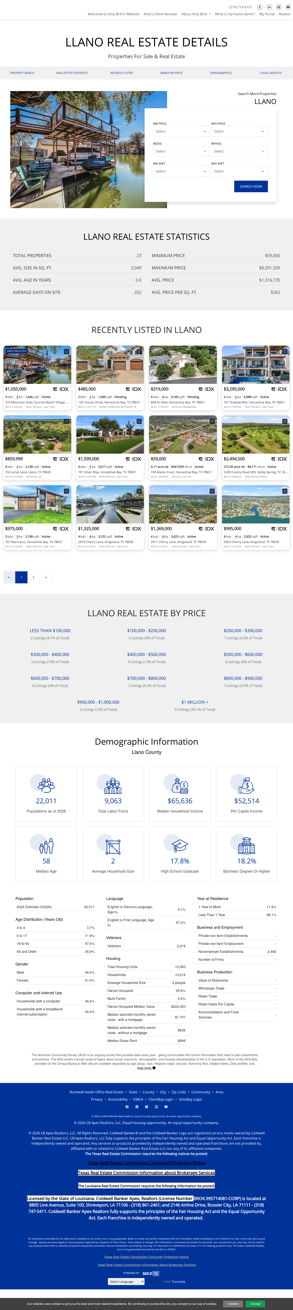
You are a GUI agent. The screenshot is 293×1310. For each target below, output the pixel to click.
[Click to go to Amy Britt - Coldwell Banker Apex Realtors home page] (15, 9)
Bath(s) (216, 143)
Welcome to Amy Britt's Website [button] (113, 14)
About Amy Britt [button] (194, 14)
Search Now (251, 186)
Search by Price (171, 73)
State (133, 1092)
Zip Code (179, 1092)
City (163, 1092)
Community (200, 1092)
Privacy (97, 1099)
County (148, 1092)
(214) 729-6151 (240, 7)
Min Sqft (159, 163)
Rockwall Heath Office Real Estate (96, 1092)
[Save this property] (66, 351)
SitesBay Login (190, 1099)
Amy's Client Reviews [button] (160, 14)
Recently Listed (121, 73)
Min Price (159, 123)
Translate (178, 1281)
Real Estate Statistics (72, 73)
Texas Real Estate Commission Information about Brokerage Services (146, 1265)
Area (219, 1092)
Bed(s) (157, 143)
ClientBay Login (161, 1099)
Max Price (218, 123)
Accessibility (118, 1099)
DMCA (138, 1099)
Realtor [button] (285, 14)
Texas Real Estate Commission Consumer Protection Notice (146, 1163)
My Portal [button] (267, 14)
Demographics (221, 73)
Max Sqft (217, 163)
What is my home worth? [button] (235, 14)
